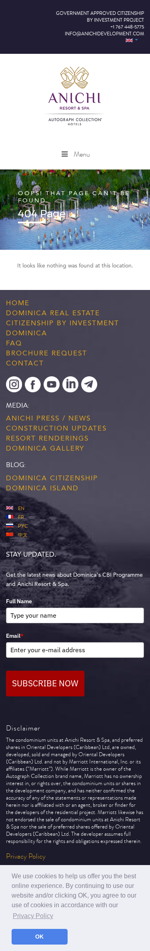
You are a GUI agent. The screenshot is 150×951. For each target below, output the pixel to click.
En (21, 508)
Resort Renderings (47, 438)
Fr (21, 517)
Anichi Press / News (48, 418)
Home (18, 303)
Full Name (19, 601)
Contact (25, 363)
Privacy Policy (26, 856)
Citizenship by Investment (62, 323)
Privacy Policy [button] (33, 915)
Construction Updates (56, 428)
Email (15, 635)
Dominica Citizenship (52, 478)
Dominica (26, 333)
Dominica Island (42, 488)
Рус (23, 526)
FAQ (14, 343)
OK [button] (39, 936)
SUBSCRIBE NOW (45, 683)
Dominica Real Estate (53, 313)
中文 (23, 535)
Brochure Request (46, 353)
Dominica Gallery (45, 448)
